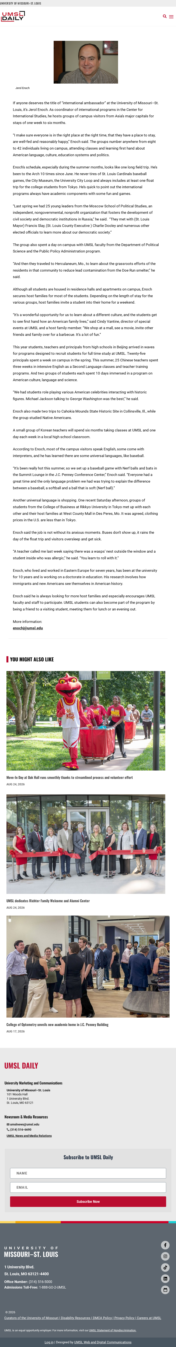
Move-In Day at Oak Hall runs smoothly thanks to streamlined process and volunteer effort (69, 777)
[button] (171, 16)
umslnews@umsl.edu (24, 1124)
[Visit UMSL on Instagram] (165, 1256)
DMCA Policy (102, 1318)
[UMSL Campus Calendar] (165, 1290)
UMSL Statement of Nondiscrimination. (112, 1330)
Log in (49, 1342)
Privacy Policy (124, 1318)
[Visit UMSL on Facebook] (165, 1245)
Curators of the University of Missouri (31, 1318)
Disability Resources (75, 1318)
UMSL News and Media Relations (29, 1136)
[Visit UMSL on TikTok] (165, 1267)
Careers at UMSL (149, 1318)
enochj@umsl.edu (28, 628)
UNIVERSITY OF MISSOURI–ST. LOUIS (20, 3)
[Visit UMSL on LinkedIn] (165, 1278)
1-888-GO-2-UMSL (52, 1287)
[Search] (165, 16)
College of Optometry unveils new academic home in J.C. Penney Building (57, 1024)
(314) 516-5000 (40, 1282)
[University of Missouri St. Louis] (31, 1255)
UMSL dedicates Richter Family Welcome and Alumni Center (48, 900)
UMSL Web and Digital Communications (103, 1342)
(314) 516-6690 (20, 1129)
